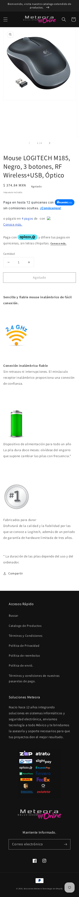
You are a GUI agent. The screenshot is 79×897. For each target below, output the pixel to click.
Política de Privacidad (24, 646)
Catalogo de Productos (25, 626)
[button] (5, 19)
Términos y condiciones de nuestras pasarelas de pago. (34, 678)
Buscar (13, 616)
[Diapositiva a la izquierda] (29, 143)
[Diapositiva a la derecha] (49, 143)
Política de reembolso (24, 656)
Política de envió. (21, 665)
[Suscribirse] (65, 844)
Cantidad (9, 254)
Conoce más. (12, 224)
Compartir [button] (15, 573)
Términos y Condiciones (25, 636)
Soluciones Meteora (33, 888)
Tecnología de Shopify (52, 888)
